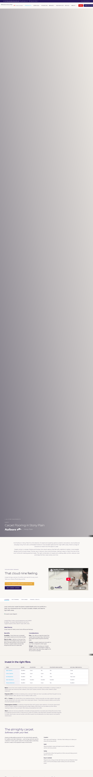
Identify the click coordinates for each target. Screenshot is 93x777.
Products (28, 5)
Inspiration (60, 5)
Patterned (15, 599)
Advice (67, 5)
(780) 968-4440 (25, 1)
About (73, 5)
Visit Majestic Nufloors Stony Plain (20, 583)
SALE (80, 5)
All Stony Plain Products (13, 519)
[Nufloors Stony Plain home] (6, 5)
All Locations (85, 1)
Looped (6, 599)
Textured (24, 599)
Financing (44, 5)
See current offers (13, 587)
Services (36, 5)
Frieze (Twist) (35, 599)
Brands (51, 5)
